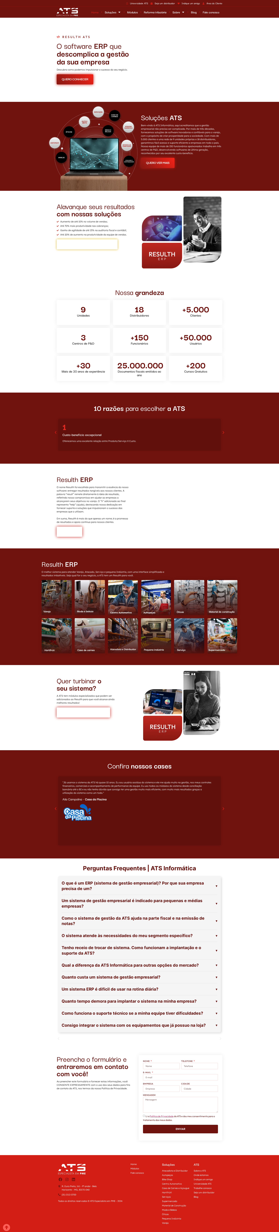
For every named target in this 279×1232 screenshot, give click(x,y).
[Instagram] (67, 1208)
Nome (146, 1081)
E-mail (147, 1092)
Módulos (132, 12)
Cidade (185, 1103)
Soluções (110, 12)
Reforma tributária (155, 12)
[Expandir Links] (7, 1225)
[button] (55, 439)
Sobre (176, 12)
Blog (194, 12)
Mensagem (149, 1114)
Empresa (148, 1103)
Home (95, 12)
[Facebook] (60, 1208)
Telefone (187, 1081)
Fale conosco (211, 12)
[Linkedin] (73, 1208)
